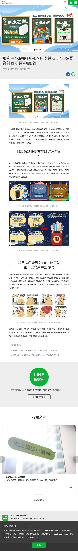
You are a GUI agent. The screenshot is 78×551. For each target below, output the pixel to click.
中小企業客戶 (44, 350)
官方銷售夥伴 (31, 350)
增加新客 (26, 355)
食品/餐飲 (16, 355)
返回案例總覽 (39, 500)
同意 (39, 545)
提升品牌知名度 (39, 355)
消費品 (54, 350)
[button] (36, 494)
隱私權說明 (32, 537)
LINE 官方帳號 (53, 355)
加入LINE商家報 (39, 397)
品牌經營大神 (17, 350)
